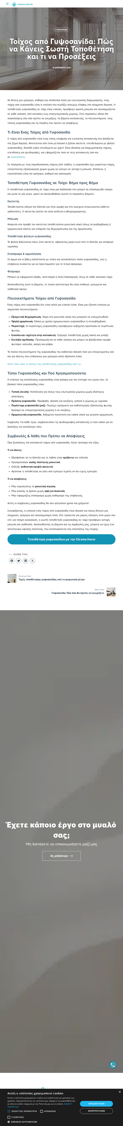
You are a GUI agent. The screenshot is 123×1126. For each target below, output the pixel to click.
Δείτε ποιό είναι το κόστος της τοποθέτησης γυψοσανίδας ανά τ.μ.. (45, 363)
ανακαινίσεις (18, 156)
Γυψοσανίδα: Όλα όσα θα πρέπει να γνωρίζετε (78, 592)
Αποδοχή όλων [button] (96, 1103)
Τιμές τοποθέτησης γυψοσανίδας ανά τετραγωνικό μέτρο (52, 579)
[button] (11, 560)
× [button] (119, 1092)
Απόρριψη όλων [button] (96, 1111)
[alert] (61, 1107)
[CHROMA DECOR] (22, 4)
